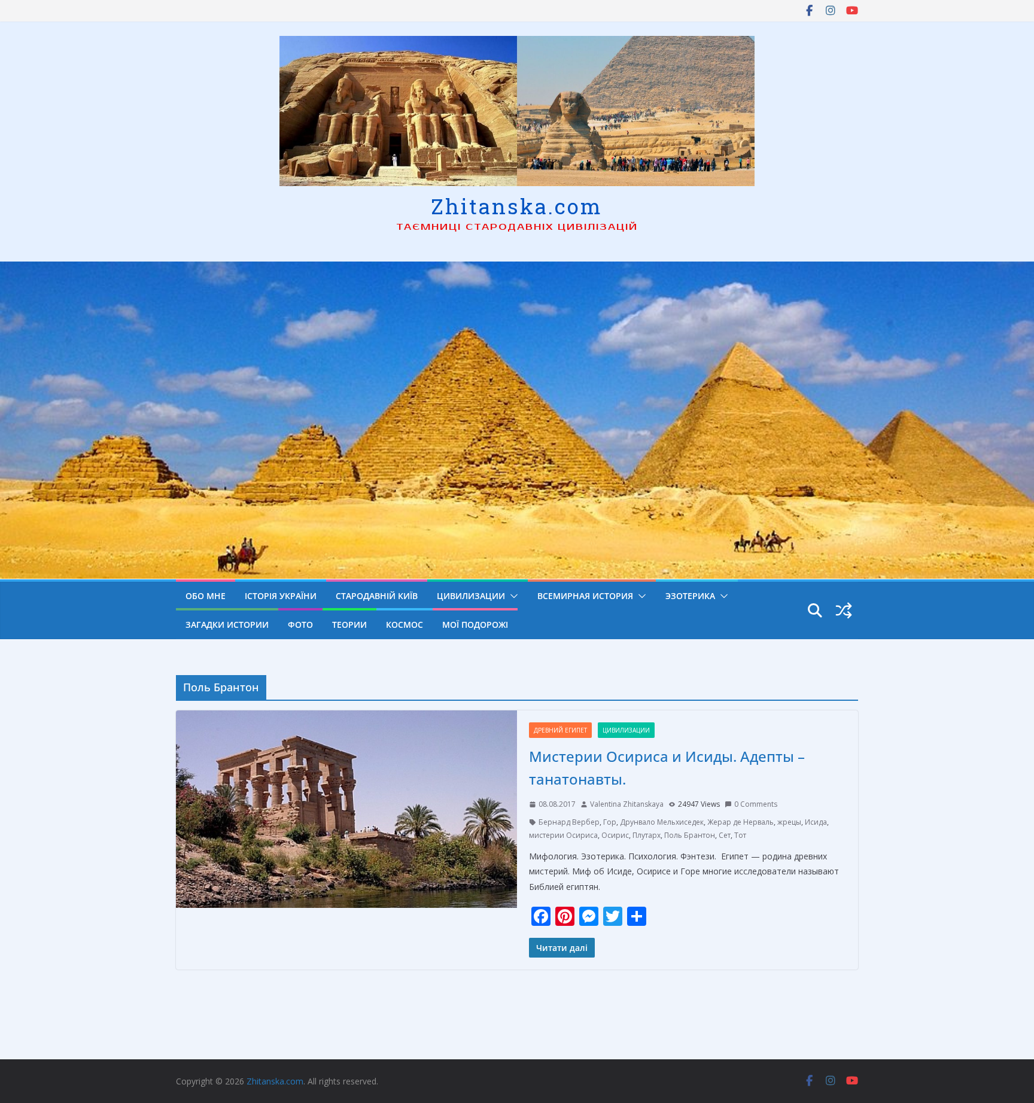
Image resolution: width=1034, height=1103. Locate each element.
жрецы (789, 822)
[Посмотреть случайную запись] (843, 610)
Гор (609, 822)
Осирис (615, 835)
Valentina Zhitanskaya (627, 804)
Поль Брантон (689, 835)
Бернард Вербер (569, 822)
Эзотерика (690, 595)
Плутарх (646, 835)
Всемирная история (585, 595)
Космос (404, 624)
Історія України (281, 595)
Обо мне (205, 595)
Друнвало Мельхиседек (662, 822)
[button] (511, 596)
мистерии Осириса (563, 835)
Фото (300, 624)
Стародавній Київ (377, 595)
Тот (740, 835)
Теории (349, 624)
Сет (725, 835)
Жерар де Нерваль (740, 822)
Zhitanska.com (517, 206)
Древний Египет (560, 730)
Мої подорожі (475, 624)
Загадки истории (227, 624)
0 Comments (755, 804)
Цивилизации (471, 595)
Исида (816, 822)
